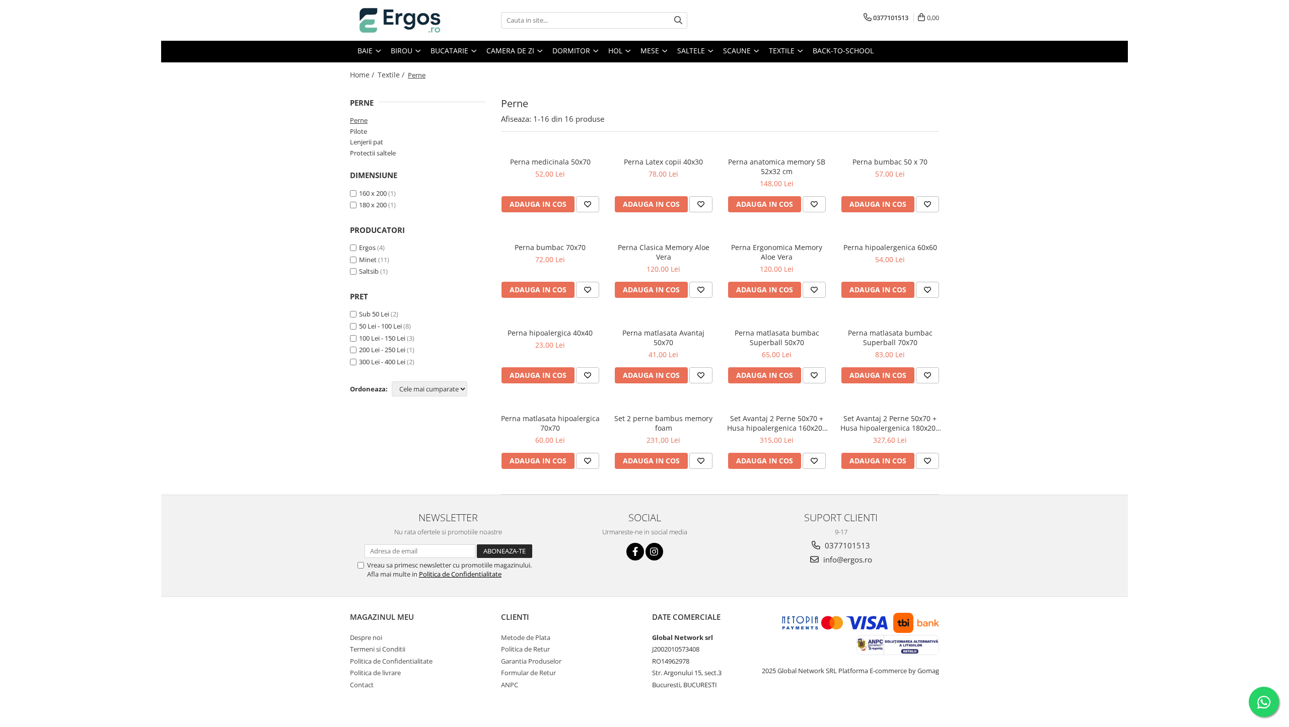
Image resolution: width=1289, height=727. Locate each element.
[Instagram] (654, 551)
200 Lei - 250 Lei (382, 349)
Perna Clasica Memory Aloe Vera (663, 252)
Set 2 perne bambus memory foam (663, 423)
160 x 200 (373, 193)
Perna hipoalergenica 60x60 (890, 247)
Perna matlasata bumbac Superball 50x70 (777, 337)
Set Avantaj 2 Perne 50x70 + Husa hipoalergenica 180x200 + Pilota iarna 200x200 (890, 423)
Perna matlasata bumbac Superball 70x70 (890, 337)
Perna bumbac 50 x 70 (889, 162)
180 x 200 (373, 204)
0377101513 (846, 545)
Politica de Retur (525, 649)
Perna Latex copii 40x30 (663, 162)
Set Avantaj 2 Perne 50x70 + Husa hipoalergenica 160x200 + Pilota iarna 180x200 (776, 423)
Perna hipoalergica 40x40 (550, 333)
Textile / (392, 74)
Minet (368, 259)
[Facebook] (635, 551)
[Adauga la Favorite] (587, 204)
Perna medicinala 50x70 (550, 162)
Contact (362, 684)
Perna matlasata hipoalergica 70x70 (550, 423)
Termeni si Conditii (377, 649)
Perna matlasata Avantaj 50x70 (663, 337)
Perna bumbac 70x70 (550, 247)
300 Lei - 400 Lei (382, 361)
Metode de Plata (525, 637)
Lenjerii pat (366, 141)
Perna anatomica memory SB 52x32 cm (776, 166)
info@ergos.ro (846, 559)
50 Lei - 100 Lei (380, 326)
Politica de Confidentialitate (460, 574)
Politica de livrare (375, 672)
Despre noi (366, 637)
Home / (363, 74)
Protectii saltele (373, 152)
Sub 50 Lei (374, 313)
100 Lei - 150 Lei (382, 338)
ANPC (509, 684)
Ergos (367, 247)
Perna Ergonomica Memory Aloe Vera (776, 252)
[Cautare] (678, 20)
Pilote (358, 131)
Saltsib (369, 271)
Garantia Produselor (531, 661)
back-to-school (843, 50)
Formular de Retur (528, 672)
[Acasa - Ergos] (400, 20)
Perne (359, 120)
